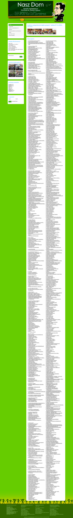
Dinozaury (48, 497)
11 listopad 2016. (49, 325)
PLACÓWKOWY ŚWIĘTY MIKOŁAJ (34, 396)
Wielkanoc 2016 (49, 350)
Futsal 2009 (48, 495)
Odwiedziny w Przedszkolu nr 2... (52, 475)
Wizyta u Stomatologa (50, 74)
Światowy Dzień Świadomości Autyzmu (35, 230)
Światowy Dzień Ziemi (32, 344)
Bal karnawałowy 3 (31, 491)
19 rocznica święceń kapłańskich (52, 221)
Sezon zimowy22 (49, 109)
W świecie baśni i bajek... (50, 157)
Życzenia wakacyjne (49, 216)
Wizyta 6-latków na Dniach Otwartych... (35, 178)
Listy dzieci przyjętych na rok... (33, 264)
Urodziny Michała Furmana (33, 350)
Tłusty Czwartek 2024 (32, 78)
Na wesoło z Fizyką (31, 348)
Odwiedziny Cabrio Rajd (50, 166)
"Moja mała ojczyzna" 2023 (33, 97)
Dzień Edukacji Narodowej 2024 (52, 58)
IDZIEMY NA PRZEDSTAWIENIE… (34, 314)
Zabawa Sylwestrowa (50, 239)
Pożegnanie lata (31, 335)
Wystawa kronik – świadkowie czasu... (35, 252)
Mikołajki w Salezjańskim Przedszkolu (53, 392)
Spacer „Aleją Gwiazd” (50, 209)
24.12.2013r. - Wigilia (32, 437)
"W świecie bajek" (31, 379)
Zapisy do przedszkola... (10, 508)
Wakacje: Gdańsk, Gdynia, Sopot (34, 448)
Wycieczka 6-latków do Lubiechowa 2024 (53, 67)
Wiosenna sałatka (49, 314)
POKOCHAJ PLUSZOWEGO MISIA (52, 327)
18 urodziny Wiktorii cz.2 (50, 57)
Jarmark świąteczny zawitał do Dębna (53, 241)
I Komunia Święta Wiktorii (32, 306)
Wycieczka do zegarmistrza (51, 434)
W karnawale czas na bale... (51, 158)
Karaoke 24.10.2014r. (50, 403)
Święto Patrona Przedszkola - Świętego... (53, 237)
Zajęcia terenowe (49, 375)
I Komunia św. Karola (50, 92)
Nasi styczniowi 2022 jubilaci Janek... (35, 104)
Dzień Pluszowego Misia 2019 (51, 193)
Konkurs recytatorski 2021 (33, 138)
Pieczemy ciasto (31, 225)
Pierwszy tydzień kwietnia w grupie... (34, 349)
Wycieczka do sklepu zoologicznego (34, 278)
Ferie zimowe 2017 (49, 315)
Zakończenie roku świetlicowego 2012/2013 (36, 449)
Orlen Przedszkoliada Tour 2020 (34, 179)
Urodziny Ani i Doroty (50, 464)
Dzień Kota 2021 (31, 157)
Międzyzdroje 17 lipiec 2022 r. (51, 119)
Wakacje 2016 (48, 337)
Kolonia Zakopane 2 (49, 209)
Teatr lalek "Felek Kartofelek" (51, 472)
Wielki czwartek (31, 229)
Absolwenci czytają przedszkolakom (52, 279)
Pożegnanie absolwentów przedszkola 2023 (36, 91)
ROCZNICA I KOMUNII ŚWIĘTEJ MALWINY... (54, 415)
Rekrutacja (30, 130)
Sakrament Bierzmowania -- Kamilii (52, 171)
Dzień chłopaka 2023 (50, 85)
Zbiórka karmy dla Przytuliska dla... (34, 223)
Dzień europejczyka (31, 425)
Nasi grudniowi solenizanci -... (33, 436)
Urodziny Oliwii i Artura (50, 339)
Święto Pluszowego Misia (32, 397)
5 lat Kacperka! (31, 431)
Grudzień (10, 91)
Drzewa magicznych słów (32, 292)
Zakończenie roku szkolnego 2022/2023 (53, 89)
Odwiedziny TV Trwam (32, 240)
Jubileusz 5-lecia (31, 361)
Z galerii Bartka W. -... (32, 118)
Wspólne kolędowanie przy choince (52, 190)
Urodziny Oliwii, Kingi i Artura (51, 120)
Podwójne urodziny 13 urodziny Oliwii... (35, 172)
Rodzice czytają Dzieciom (32, 273)
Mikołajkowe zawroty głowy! (51, 437)
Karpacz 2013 (30, 447)
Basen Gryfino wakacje (50, 208)
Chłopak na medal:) (49, 407)
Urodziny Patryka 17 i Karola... (51, 164)
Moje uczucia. (30, 158)
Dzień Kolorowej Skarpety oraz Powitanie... (36, 129)
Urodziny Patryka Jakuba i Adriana (52, 245)
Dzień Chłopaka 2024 (50, 59)
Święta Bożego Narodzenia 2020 (52, 159)
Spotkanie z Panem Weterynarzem (52, 477)
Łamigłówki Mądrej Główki (51, 320)
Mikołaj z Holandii (49, 393)
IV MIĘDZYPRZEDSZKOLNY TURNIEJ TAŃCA (54, 379)
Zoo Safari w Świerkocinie (33, 484)
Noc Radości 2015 (49, 362)
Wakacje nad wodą (31, 450)
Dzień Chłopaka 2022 (50, 114)
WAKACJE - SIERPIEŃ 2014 (51, 412)
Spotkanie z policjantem (50, 257)
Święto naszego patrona (32, 318)
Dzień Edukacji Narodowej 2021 (34, 144)
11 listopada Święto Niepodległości (52, 198)
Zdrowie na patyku (49, 368)
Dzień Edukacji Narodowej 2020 (34, 162)
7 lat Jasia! (30, 435)
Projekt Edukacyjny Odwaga (33, 173)
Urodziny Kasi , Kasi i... (50, 86)
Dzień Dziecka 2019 (31, 221)
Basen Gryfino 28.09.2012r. (33, 480)
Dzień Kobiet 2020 (49, 178)
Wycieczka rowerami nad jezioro (52, 264)
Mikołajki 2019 (48, 191)
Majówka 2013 (31, 459)
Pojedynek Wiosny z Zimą (33, 461)
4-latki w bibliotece (31, 373)
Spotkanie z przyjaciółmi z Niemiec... (52, 47)
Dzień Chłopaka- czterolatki (33, 494)
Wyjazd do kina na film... (50, 231)
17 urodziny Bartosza (32, 54)
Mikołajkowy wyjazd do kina (51, 323)
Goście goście (30, 214)
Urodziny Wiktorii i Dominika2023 (34, 83)
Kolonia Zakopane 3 (49, 210)
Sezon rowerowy (49, 173)
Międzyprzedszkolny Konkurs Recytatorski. (36, 442)
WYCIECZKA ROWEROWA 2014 (52, 426)
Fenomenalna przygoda (50, 167)
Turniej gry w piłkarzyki (32, 272)
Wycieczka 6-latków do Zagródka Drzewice (54, 91)
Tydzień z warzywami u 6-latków (34, 202)
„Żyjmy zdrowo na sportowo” (51, 309)
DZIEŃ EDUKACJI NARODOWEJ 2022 (35, 115)
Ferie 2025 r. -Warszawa (32, 50)
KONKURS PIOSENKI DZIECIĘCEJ (52, 373)
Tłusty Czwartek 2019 (50, 234)
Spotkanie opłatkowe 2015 (51, 361)
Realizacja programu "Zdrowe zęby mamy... (54, 93)
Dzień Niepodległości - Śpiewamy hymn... (35, 111)
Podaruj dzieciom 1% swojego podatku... (53, 319)
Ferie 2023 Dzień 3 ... (50, 99)
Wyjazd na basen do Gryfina (51, 202)
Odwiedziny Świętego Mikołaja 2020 (52, 160)
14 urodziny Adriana (31, 114)
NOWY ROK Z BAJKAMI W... (51, 186)
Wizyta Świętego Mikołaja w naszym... (53, 242)
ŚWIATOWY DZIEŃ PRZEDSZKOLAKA (53, 408)
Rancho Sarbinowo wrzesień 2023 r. (34, 86)
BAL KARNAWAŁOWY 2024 (51, 78)
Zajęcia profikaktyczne (50, 340)
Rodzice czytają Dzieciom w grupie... (34, 321)
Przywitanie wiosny (31, 497)
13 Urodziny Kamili (49, 266)
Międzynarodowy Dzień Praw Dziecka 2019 (36, 196)
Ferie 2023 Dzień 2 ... (32, 100)
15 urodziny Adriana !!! (50, 84)
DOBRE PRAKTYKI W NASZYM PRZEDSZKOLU (34, 376)
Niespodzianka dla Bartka (50, 230)
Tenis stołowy (30, 495)
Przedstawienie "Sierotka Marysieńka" (53, 357)
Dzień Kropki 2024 (31, 62)
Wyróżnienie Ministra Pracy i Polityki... (35, 457)
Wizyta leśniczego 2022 (50, 126)
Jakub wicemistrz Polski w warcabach (35, 244)
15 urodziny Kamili (49, 174)
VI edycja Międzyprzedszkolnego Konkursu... (54, 424)
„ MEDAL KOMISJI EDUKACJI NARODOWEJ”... (36, 203)
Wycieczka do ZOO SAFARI (33, 463)
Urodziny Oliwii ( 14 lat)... (32, 148)
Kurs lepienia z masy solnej (33, 423)
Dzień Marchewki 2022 (32, 128)
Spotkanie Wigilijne (31, 474)
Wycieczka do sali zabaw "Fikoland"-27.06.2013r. (32, 454)
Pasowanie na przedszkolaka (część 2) (35, 493)
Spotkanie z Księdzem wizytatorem (52, 140)
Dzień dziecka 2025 (49, 43)
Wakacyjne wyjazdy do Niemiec (51, 62)
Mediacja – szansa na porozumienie (52, 310)
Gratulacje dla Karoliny (32, 113)
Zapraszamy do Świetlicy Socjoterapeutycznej (54, 165)
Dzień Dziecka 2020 (49, 172)
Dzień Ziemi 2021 (31, 154)
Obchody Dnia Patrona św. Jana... (34, 51)
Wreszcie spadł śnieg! (50, 380)
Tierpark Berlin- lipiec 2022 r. (51, 118)
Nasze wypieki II (31, 177)
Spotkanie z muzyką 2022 (33, 132)
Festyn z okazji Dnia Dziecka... (51, 452)
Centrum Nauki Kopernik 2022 (51, 133)
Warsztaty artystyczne (32, 274)
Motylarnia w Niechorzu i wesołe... (52, 294)
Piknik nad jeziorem (31, 347)
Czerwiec (10, 84)
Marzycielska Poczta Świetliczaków (34, 393)
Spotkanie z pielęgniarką (50, 200)
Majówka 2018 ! (49, 265)
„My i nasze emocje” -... (50, 207)
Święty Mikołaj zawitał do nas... (33, 243)
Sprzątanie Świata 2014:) (32, 412)
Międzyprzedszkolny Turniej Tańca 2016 (35, 354)
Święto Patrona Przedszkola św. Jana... (35, 159)
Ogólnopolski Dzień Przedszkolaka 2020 (35, 165)
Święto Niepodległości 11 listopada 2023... (35, 84)
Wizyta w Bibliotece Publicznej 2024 (34, 71)
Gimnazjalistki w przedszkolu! (51, 482)
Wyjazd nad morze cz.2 (50, 225)
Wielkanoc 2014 (49, 423)
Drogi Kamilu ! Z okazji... (50, 141)
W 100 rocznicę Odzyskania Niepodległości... (36, 250)
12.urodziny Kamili (49, 307)
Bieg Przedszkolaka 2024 (32, 70)
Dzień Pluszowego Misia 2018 (51, 244)
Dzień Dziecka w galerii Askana (33, 483)
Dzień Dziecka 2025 (49, 42)
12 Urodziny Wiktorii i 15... (51, 246)
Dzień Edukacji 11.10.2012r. (51, 479)
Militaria (29, 261)
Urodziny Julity (31, 343)
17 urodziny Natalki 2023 (32, 89)
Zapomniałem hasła (14, 101)
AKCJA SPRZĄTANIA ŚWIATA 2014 (34, 418)
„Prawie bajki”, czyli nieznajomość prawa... (53, 288)
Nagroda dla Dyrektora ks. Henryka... (35, 286)
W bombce (30, 191)
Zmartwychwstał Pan (50, 176)
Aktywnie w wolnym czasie (33, 267)
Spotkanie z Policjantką (50, 493)
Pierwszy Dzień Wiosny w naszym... (34, 429)
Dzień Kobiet (48, 355)
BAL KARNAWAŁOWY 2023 (51, 101)
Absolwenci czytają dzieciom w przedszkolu (54, 252)
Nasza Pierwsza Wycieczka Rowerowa (53, 461)
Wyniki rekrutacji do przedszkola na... (53, 153)
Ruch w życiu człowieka (32, 254)
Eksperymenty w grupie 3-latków (52, 282)
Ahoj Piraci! (48, 300)
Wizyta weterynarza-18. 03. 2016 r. (52, 353)
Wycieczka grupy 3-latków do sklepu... (53, 177)
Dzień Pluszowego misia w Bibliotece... (53, 398)
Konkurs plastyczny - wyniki (33, 232)
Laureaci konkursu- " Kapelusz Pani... (53, 486)
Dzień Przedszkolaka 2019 (33, 207)
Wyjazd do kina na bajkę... (33, 106)
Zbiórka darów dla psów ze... (51, 142)
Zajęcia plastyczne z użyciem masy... (35, 320)
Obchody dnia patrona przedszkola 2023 (35, 103)
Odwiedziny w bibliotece (50, 445)
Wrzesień (10, 85)
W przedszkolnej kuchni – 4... (33, 251)
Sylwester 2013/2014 (50, 435)
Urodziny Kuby (48, 371)
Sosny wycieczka (49, 212)
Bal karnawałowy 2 (31, 490)
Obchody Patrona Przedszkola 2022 (34, 134)
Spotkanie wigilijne (49, 436)
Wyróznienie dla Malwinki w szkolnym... (53, 438)
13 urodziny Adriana (49, 144)
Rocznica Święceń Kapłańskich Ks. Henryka (36, 451)
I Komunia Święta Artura (32, 175)
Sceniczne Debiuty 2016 (32, 339)
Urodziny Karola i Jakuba (32, 337)
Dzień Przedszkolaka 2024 (51, 61)
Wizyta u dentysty (31, 263)
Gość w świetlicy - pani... (32, 466)
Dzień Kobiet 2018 (49, 275)
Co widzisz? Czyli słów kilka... (51, 283)
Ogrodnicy (48, 348)
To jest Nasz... (9, 507)
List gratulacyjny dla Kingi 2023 (33, 104)
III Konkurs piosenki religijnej (33, 52)
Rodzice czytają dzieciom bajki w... (52, 363)
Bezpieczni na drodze (32, 258)
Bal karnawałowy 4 (49, 490)
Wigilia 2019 (30, 190)
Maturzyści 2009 (31, 495)
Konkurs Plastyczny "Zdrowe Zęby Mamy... (54, 217)
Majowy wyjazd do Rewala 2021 (34, 152)
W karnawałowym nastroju (33, 360)
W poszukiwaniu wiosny (50, 313)
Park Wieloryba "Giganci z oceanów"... (53, 293)
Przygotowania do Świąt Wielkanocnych (53, 72)
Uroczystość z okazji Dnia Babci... (52, 52)
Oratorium (10, 29)
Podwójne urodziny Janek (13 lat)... (52, 187)
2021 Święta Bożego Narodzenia (52, 135)
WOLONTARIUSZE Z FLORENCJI (52, 377)
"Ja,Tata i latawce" (31, 305)
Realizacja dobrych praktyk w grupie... (35, 366)
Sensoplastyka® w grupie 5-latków (34, 200)
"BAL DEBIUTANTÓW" (32, 372)
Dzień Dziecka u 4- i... (32, 340)
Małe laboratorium (31, 328)
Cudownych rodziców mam (33, 262)
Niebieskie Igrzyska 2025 (32, 48)
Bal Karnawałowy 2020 (32, 185)
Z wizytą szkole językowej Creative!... (53, 227)
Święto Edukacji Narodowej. (51, 290)
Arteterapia (30, 180)
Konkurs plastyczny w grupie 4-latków (35, 194)
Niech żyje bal (30, 237)
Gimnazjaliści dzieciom (32, 462)
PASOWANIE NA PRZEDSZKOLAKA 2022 (53, 112)
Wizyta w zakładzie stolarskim (51, 453)
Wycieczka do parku (49, 365)
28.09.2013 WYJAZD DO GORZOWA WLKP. (54, 443)
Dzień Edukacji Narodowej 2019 (52, 201)
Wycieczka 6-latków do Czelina (33, 215)
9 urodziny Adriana (49, 276)
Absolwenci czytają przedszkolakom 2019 (35, 198)
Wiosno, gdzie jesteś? (50, 466)
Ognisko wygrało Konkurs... (11, 509)
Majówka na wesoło (31, 266)
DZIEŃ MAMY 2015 (49, 372)
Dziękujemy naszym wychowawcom (34, 163)
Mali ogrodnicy (48, 73)
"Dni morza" (30, 217)
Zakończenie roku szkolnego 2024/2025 (35, 42)
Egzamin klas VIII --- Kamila (51, 170)
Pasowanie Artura (49, 278)
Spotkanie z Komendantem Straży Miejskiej (54, 292)
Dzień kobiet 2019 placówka (33, 235)
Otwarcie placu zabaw (50, 494)
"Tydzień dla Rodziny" (50, 342)
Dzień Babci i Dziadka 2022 (51, 134)
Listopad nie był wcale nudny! (51, 440)
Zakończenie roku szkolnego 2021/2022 (35, 120)
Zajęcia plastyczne (31, 323)
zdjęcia (47, 49)
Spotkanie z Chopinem (32, 336)
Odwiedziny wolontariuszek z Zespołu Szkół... (36, 140)
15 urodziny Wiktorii (31, 139)
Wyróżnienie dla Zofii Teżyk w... (34, 353)
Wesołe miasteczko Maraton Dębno (52, 228)
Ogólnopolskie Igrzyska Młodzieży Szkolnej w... (54, 65)
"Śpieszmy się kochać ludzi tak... (52, 402)
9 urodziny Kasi (31, 168)
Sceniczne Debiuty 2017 (32, 313)
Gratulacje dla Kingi (49, 108)
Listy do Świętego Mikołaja (33, 327)
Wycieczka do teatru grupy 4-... (34, 227)
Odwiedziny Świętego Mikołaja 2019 (52, 193)
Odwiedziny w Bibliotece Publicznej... (52, 251)
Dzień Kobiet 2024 (49, 76)
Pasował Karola (31, 201)
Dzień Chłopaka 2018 (50, 255)
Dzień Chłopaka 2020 (50, 162)
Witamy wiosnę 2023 (32, 98)
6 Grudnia (30, 271)
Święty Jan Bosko (31, 317)
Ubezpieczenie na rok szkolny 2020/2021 (35, 166)
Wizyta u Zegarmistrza (32, 53)
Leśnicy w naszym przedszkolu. (34, 443)
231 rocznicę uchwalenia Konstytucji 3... (53, 124)
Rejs (29, 211)
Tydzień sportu (31, 422)
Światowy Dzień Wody (50, 273)
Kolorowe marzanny (49, 460)
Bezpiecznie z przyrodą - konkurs (52, 356)
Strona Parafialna (12, 35)
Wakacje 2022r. (31, 119)
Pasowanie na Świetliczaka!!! (33, 409)
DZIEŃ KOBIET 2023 (50, 97)
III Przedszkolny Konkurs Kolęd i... (34, 40)
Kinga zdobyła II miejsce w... (51, 83)
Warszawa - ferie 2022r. (50, 132)
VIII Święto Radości (31, 220)
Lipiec (9, 87)
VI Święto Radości (31, 302)
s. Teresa (30, 209)
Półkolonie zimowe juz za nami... (52, 383)
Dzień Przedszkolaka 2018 (33, 257)
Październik (10, 90)
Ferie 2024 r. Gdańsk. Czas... (33, 80)
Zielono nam (48, 345)
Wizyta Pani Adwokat (50, 96)
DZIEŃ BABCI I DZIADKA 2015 (51, 384)
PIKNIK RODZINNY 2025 (50, 44)
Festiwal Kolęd (48, 433)
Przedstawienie (31, 311)
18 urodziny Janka (49, 53)
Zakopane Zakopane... (50, 211)
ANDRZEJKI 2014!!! (31, 398)
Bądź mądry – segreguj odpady (34, 293)
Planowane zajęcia (49, 312)
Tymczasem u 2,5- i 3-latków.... (33, 356)
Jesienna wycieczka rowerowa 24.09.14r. (53, 411)
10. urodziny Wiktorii (32, 331)
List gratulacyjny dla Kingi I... (51, 50)
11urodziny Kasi (49, 116)
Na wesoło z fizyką (49, 347)
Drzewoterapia (48, 182)
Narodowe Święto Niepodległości (52, 441)
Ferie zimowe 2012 (31, 488)
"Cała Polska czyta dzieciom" (51, 399)
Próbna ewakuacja (49, 369)
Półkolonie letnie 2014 (50, 414)
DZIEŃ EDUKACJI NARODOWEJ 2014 (53, 406)
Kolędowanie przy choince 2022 (34, 105)
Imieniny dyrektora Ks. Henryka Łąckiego (35, 434)
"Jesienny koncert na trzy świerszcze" (53, 367)
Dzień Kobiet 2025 (49, 48)
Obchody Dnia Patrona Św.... (33, 79)
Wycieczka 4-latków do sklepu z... (34, 256)
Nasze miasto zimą (49, 316)
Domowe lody (48, 299)
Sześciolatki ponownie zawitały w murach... (36, 222)
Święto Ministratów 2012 (32, 486)
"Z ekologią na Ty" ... (32, 347)
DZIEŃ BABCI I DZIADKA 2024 (51, 79)
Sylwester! (48, 473)
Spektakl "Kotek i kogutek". (33, 440)
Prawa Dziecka (49, 326)
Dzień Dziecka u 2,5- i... (32, 341)
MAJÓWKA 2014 (49, 418)
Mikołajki (29, 438)
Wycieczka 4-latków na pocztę (33, 253)
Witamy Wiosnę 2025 (50, 47)
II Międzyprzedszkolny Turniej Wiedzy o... (35, 102)
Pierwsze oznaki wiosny (50, 311)
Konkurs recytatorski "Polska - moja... (53, 478)
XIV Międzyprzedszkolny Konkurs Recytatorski (54, 195)
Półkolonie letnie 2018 (32, 259)
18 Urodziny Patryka (32, 147)
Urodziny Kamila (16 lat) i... (51, 199)
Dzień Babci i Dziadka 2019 (51, 238)
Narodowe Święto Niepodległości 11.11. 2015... (36, 364)
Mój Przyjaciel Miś (31, 245)
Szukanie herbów (49, 462)
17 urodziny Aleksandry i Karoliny (34, 126)
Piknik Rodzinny (31, 92)
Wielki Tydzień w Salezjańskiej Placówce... (35, 351)
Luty (9, 88)
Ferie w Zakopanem (32, 238)
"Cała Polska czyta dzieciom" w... (34, 358)
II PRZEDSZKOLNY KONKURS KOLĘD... (53, 81)
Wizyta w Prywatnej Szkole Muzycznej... (53, 224)
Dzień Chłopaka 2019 (32, 204)
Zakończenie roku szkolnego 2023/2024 (35, 63)
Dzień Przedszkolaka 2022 (33, 116)
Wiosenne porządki (31, 345)
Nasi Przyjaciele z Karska (50, 346)
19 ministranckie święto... (10, 512)
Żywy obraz (48, 324)
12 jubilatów (48, 82)
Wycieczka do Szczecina (32, 363)
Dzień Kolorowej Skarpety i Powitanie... (53, 154)
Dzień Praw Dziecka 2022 (33, 110)
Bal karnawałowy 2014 (50, 430)
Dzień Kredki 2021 (49, 137)
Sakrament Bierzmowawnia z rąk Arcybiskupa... (54, 94)
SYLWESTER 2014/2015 (50, 387)
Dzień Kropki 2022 (31, 117)
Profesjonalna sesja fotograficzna (52, 222)
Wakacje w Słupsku (49, 447)
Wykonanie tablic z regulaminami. (34, 170)
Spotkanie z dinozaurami (10, 513)
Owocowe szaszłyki (31, 303)
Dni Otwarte (48, 352)
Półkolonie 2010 (49, 496)
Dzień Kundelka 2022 (50, 113)
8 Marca (47, 271)
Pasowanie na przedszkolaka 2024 (34, 57)
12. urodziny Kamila (31, 365)
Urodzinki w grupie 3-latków (51, 253)
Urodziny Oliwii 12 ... (32, 219)
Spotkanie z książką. (32, 383)
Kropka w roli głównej (50, 291)
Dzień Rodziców (49, 498)
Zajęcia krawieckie (49, 303)
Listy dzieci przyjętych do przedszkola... (53, 229)
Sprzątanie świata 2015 (32, 367)
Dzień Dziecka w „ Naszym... (33, 150)
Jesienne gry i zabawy (50, 328)
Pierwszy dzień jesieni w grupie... (52, 205)
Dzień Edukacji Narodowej (51, 444)
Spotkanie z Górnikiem (50, 243)
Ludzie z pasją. (49, 431)
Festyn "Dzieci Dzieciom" (32, 452)
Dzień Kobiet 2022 (49, 129)
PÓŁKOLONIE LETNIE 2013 (51, 450)
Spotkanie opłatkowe (50, 394)
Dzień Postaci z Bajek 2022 (33, 112)
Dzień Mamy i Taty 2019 (50, 219)
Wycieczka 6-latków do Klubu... (51, 236)
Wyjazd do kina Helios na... (51, 98)
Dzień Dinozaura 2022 (50, 130)
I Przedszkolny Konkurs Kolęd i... (52, 105)
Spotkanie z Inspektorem (32, 499)
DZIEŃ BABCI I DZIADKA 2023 (51, 103)
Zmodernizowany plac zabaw (33, 145)
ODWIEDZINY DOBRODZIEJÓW (34, 387)
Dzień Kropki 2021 (49, 145)
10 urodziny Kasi (49, 147)
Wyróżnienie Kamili (31, 181)
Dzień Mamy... (30, 174)
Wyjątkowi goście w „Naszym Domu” (52, 189)
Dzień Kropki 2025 (49, 41)
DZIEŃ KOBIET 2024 (32, 77)
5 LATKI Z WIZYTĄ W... (50, 404)
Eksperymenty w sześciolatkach (34, 326)
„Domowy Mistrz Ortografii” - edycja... (35, 143)
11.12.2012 (48, 468)
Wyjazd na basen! (49, 382)
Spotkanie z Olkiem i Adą (32, 142)
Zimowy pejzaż (49, 321)
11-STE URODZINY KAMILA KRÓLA (34, 404)
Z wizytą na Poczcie (31, 76)
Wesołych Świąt (31, 323)
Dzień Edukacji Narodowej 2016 (52, 332)
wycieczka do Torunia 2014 (33, 414)
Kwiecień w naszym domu (51, 347)
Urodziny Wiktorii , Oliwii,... (33, 65)
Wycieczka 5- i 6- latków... (51, 272)
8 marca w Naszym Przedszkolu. (34, 469)
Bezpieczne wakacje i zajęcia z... (34, 300)
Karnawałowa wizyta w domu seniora (53, 102)
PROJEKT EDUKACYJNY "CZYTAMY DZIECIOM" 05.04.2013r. (53, 463)
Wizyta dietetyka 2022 (50, 128)
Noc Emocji (30, 322)
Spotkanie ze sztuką (49, 457)
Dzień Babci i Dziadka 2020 (51, 185)
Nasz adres (8, 510)
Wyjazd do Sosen (49, 258)
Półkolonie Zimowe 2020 (32, 182)
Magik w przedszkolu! (50, 485)
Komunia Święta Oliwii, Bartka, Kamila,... (53, 262)
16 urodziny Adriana (31, 60)
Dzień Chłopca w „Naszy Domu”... (52, 163)
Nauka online (48, 177)
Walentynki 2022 (31, 133)
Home (10, 24)
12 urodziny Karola (31, 63)
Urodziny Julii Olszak (50, 349)
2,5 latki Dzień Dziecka (50, 301)
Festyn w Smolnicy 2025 (32, 46)
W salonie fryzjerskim (32, 188)
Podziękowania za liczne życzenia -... (53, 240)
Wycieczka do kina (49, 323)
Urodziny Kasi (48, 296)
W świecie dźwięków (32, 280)
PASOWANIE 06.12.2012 (50, 476)
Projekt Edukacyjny (49, 196)
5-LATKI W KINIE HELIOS (33, 374)
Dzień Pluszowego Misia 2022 (33, 109)
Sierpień (10, 89)
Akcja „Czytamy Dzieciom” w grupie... (53, 203)
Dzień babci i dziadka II (50, 488)
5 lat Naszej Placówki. (50, 269)
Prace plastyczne (49, 213)
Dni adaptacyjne (49, 338)
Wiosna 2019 (30, 233)
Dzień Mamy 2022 (49, 122)
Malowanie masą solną (32, 315)
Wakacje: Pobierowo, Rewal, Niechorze (53, 295)
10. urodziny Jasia (49, 317)
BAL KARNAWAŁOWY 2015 (51, 386)
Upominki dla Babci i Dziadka (51, 360)
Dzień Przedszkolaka (32, 482)
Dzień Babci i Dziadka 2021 (33, 160)
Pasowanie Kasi (31, 246)
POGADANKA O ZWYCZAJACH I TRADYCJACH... (52, 389)
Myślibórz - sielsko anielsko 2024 (34, 68)
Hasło (17, 98)
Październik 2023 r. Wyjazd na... (34, 85)
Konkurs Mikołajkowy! (32, 476)
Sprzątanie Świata (49, 370)
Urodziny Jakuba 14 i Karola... (51, 146)
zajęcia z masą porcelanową (33, 277)
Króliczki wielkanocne (50, 308)
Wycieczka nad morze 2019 (33, 226)
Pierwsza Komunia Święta (51, 459)
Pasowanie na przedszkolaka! (11, 511)
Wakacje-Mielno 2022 (50, 117)
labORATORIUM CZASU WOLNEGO (52, 381)
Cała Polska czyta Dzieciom (51, 285)
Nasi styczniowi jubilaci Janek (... (52, 152)
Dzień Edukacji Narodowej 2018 (34, 255)
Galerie (10, 32)
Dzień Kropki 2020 (31, 164)
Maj (9, 86)
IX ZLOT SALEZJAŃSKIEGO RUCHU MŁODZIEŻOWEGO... (53, 410)
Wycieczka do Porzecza (32, 167)
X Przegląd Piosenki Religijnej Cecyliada (53, 194)
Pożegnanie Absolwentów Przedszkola (53, 413)
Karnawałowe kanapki (50, 359)
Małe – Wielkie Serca (50, 286)
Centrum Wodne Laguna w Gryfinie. (52, 66)
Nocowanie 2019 (49, 184)
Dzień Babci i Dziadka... (50, 318)
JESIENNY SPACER (31, 444)
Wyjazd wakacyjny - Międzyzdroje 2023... (35, 88)
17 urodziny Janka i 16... (32, 82)
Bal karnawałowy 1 (49, 489)
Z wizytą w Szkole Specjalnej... (33, 192)
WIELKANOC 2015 (31, 378)
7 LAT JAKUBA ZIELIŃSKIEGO (33, 410)
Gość (29, 153)
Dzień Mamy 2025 (31, 47)
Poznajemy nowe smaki (50, 223)
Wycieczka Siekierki (31, 485)
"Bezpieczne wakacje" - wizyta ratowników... (54, 63)
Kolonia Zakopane (31, 210)
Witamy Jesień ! (31, 291)
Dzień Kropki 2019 (49, 206)
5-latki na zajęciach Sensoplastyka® (34, 187)
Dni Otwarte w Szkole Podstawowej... (53, 429)
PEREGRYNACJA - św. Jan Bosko (52, 449)
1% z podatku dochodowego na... (52, 281)
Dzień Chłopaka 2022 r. (50, 115)
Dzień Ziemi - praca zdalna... (33, 177)
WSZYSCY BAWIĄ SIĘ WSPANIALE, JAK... (36, 319)
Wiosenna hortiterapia (50, 374)
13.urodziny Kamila (49, 330)
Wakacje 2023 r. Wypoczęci (33, 87)
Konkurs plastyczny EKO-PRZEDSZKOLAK (36, 346)
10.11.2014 (48, 401)
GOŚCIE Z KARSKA (49, 378)
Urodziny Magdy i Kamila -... (51, 470)
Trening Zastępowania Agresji (33, 224)
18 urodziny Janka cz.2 (50, 54)
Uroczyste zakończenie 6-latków (34, 171)
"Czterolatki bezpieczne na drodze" (34, 371)
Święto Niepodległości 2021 (33, 141)
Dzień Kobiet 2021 (31, 156)
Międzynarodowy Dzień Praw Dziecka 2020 (36, 161)
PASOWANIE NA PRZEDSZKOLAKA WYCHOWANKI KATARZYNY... (52, 396)
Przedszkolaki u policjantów (33, 481)
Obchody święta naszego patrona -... (35, 433)
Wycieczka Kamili (49, 298)
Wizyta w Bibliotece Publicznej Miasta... (35, 359)
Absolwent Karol (49, 215)
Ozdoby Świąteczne (31, 324)
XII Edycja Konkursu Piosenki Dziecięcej (53, 150)
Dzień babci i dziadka (32, 489)
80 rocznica (30, 209)
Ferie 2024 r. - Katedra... (50, 80)
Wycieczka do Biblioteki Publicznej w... (53, 263)
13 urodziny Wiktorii (31, 197)
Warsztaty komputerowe (32, 186)
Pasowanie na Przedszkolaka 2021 (34, 137)
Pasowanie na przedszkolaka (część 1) (35, 492)
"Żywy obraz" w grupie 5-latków (34, 309)
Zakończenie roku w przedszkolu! (52, 481)
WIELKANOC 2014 (49, 417)
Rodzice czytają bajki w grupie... (52, 366)
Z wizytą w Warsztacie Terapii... (34, 342)
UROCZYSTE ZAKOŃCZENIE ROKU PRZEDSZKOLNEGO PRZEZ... (35, 298)
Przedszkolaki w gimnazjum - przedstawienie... (36, 479)
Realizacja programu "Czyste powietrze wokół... (54, 155)
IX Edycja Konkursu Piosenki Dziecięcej (35, 304)
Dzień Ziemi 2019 (31, 228)
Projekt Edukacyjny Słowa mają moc (52, 183)
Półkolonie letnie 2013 (50, 448)
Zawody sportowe (49, 458)
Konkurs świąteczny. (32, 465)
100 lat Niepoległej (31, 249)
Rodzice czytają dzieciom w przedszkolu (35, 193)
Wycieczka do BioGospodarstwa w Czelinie (54, 260)
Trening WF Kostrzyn (50, 179)
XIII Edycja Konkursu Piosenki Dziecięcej (35, 123)
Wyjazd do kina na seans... (51, 136)
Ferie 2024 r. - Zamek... (32, 81)
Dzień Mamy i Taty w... (50, 261)
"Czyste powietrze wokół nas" (33, 428)
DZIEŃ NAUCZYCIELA (50, 480)
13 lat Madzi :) (30, 432)
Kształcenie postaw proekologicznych (53, 343)
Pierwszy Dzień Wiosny (32, 275)
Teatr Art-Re (48, 483)
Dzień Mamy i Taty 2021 (32, 151)
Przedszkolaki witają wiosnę (33, 312)
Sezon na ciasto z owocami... (51, 45)
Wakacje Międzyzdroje (32, 213)
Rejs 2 (29, 212)
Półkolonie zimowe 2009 (50, 495)
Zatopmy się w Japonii (50, 358)
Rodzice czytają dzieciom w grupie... (34, 195)
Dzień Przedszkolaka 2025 (33, 41)
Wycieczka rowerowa (50, 455)
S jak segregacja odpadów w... (33, 325)
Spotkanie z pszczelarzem (51, 254)
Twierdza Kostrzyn (31, 310)
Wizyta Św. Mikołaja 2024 (32, 55)
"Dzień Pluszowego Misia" (51, 439)
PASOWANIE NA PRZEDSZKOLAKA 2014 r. (54, 391)
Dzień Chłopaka (49, 334)
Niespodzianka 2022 (50, 107)
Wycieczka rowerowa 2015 (33, 368)
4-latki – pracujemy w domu (51, 175)
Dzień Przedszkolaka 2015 (33, 370)
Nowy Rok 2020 (31, 189)
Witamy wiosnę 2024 (50, 75)
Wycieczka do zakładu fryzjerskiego (34, 430)
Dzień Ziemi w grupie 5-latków (33, 308)
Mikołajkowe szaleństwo (32, 477)
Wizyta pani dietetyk (49, 249)
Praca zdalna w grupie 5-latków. (34, 176)
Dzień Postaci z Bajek (32, 56)
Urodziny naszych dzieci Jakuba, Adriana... (54, 161)
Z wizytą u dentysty (49, 226)
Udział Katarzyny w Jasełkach (51, 270)
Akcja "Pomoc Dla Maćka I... (33, 445)
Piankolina (30, 329)
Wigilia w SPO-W (31, 475)
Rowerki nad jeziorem (50, 168)
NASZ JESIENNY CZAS (32, 401)
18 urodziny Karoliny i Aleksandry (52, 95)
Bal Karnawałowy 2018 (32, 281)
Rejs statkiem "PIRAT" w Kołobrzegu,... (35, 294)
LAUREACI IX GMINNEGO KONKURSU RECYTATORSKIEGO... (35, 400)
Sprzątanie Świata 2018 (32, 258)
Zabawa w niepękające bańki (51, 302)
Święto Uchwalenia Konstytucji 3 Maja (35, 47)
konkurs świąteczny (49, 484)
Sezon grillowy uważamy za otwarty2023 (35, 96)
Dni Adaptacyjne (31, 299)
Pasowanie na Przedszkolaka (33, 247)
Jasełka (47, 51)
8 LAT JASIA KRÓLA (32, 388)
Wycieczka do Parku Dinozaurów (52, 259)
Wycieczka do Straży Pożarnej (33, 416)
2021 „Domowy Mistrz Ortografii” (34, 135)
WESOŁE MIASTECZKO (32, 417)
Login (10, 98)
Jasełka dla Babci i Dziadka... (33, 283)
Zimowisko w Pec (49, 487)
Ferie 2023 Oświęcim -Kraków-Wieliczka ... (36, 99)
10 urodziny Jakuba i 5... (50, 277)
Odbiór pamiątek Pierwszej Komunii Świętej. (36, 260)
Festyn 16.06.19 (31, 216)
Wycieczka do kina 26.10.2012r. (34, 478)
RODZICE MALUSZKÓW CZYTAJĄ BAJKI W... (36, 403)
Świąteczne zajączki (31, 352)
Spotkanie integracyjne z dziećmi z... (34, 420)
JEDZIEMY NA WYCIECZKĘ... (51, 297)
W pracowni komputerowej (51, 280)
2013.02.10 (48, 469)
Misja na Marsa (49, 456)
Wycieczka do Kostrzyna (32, 487)
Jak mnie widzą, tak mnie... (33, 288)
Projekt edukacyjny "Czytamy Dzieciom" (53, 474)
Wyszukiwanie (11, 55)
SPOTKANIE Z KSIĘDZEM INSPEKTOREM (36, 395)
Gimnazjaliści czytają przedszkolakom (35, 389)
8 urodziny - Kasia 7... (32, 208)
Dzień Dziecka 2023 (49, 88)
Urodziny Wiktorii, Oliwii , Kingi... (52, 90)
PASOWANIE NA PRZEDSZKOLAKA (34, 199)
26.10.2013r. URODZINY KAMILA (52, 442)
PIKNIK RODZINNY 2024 (32, 67)
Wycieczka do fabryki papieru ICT (52, 268)
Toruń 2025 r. (48, 46)
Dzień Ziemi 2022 (31, 128)
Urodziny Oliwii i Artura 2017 (33, 301)
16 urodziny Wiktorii (49, 112)
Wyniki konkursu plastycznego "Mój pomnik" (36, 121)
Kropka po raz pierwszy (50, 336)
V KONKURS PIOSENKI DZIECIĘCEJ (35, 460)
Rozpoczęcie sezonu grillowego (52, 305)
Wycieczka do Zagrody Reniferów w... (35, 90)
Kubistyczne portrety (32, 242)
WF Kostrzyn (48, 181)
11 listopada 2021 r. (49, 139)
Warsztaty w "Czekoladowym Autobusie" (53, 104)
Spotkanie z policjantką (32, 369)
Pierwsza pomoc (49, 287)
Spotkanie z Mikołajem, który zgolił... (52, 491)
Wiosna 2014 (48, 422)
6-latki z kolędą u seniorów (33, 136)
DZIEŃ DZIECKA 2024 (50, 64)
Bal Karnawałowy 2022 (50, 131)
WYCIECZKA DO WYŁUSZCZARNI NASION (54, 425)
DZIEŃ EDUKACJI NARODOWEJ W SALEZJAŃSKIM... (34, 405)
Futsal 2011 (30, 496)
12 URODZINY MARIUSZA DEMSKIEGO (53, 390)
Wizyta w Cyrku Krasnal (32, 355)
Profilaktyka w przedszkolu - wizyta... (52, 335)
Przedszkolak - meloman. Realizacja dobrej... (36, 357)
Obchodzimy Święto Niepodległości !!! (53, 400)
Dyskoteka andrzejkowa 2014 (51, 397)
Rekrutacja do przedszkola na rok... (34, 131)
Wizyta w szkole (31, 276)
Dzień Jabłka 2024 (49, 60)
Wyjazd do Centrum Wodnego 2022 (52, 104)
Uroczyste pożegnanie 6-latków (52, 214)
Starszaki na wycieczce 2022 (51, 121)
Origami (47, 306)
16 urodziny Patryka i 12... (33, 206)
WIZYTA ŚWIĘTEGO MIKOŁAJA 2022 (35, 108)
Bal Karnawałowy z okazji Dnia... (52, 471)
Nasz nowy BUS (49, 467)
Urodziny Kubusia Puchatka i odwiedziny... (35, 239)
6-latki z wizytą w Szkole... (51, 233)
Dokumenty (11, 1)
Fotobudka (30, 413)
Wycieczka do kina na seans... (33, 193)
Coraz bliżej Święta (31, 362)
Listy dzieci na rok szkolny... (51, 267)
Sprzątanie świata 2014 (32, 424)
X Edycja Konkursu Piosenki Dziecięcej (35, 265)
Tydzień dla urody (49, 341)
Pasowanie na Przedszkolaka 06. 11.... (53, 364)
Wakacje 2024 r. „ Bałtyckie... (51, 63)
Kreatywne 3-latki (49, 333)
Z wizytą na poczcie (49, 329)
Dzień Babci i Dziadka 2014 (51, 432)
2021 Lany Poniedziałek (50, 127)
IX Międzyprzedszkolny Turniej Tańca (53, 125)
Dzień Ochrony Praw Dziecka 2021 (52, 138)
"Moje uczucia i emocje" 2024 (51, 77)
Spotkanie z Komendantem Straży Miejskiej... (54, 204)
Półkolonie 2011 (31, 498)
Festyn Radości (49, 451)
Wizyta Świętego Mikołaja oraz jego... (53, 192)
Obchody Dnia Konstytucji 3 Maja (34, 127)
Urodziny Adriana (31, 330)
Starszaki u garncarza (32, 441)
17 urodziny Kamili (49, 123)
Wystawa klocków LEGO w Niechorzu (35, 296)
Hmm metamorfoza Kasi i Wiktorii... (34, 66)
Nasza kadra (8, 506)
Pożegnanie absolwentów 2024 (34, 64)
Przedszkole (11, 26)
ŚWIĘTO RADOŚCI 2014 (50, 416)
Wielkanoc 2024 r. (31, 74)
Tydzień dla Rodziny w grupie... (51, 344)
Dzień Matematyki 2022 (50, 128)
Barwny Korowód (49, 220)
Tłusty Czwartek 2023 (32, 101)
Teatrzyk (47, 354)
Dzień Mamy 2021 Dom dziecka (52, 151)
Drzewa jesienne (49, 289)
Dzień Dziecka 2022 (31, 122)
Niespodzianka (49, 106)
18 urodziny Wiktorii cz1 (50, 56)
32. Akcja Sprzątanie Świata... (51, 40)
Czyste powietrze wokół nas (33, 316)
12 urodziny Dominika (50, 55)
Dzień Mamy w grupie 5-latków (51, 304)
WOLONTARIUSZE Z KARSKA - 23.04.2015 (54, 376)
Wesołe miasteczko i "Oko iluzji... (34, 295)
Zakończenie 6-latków (50, 258)
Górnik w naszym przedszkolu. (33, 439)
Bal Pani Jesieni (31, 333)
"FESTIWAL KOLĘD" (50, 385)
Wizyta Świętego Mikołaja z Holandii (34, 107)
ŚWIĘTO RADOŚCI (31, 419)
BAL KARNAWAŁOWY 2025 (33, 49)
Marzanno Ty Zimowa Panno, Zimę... (53, 232)
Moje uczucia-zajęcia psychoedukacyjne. (35, 334)
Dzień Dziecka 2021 (49, 149)
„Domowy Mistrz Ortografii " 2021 (34, 155)
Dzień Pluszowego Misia (50, 284)
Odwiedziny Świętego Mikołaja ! (52, 322)
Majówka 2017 (31, 307)
